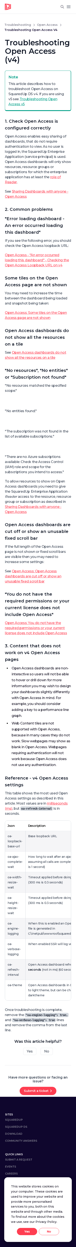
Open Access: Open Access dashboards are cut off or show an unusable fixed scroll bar (33, 576)
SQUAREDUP (14, 1119)
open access (47, 25)
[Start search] (62, 7)
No (46, 1051)
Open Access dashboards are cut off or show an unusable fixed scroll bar (38, 531)
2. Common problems (29, 209)
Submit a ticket (36, 1091)
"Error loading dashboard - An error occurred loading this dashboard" (34, 225)
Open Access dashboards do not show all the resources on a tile (37, 337)
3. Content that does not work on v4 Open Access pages (33, 652)
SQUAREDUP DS (16, 1126)
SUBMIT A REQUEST (18, 1159)
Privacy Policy (46, 1222)
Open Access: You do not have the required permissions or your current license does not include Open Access (36, 628)
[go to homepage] (8, 7)
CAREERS (11, 1173)
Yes (30, 1051)
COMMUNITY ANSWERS (21, 1140)
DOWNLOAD (13, 1133)
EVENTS (10, 1166)
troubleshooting (17, 25)
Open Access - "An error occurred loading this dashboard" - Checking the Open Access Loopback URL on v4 (37, 260)
